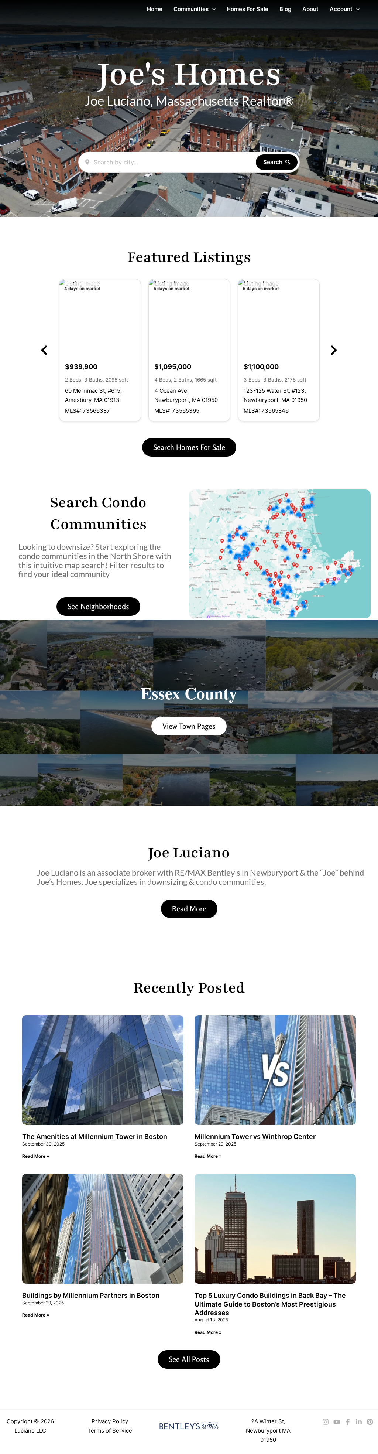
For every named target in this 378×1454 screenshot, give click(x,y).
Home (154, 9)
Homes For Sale (247, 9)
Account (341, 9)
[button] (212, 9)
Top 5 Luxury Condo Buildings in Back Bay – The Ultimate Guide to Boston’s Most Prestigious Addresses (270, 1304)
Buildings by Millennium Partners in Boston (90, 1295)
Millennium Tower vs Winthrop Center (255, 1136)
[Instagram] (325, 1422)
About (310, 9)
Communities (191, 9)
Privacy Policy (110, 1421)
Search (272, 161)
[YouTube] (336, 1422)
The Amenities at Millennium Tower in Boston (94, 1136)
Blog (285, 9)
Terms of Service (109, 1430)
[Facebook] (347, 1422)
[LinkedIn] (358, 1422)
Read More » (35, 1156)
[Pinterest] (370, 1422)
